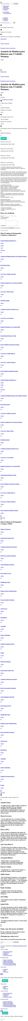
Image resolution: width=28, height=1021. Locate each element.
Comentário (3, 225)
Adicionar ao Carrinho (8, 99)
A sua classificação (5, 217)
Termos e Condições (7, 959)
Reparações (5, 7)
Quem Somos (6, 8)
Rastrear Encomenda (7, 951)
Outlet (4, 970)
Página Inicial (6, 6)
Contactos (5, 9)
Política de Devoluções (8, 962)
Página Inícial (3, 39)
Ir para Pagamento (7, 13)
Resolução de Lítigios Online (9, 963)
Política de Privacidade (8, 961)
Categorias (5, 17)
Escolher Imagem (4, 227)
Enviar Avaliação (4, 230)
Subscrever (16, 942)
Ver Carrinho (6, 12)
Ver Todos (3, 517)
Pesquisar (16, 3)
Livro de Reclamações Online (9, 964)
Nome (2, 216)
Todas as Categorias (5, 43)
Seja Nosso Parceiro (7, 955)
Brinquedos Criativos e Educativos (8, 48)
